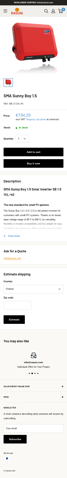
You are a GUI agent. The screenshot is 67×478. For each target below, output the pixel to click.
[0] (60, 11)
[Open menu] (5, 10)
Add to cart (33, 152)
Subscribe (15, 439)
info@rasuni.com (12, 258)
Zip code (8, 297)
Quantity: (9, 138)
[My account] (53, 11)
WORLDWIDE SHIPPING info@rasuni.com (33, 2)
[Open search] (46, 11)
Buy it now (33, 163)
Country (8, 281)
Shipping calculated (36, 119)
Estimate (14, 319)
